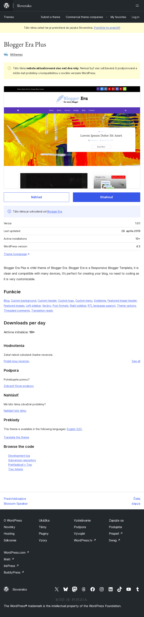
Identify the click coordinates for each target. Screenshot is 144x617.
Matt (9, 559)
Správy (46, 305)
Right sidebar (78, 305)
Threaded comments (17, 310)
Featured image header (122, 300)
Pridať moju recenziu (16, 361)
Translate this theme (16, 437)
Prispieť (116, 533)
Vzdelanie (100, 300)
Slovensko (20, 589)
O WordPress (13, 520)
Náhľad (36, 197)
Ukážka (44, 520)
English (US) (74, 429)
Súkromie (10, 540)
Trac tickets (15, 469)
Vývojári (79, 533)
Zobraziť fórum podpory (19, 385)
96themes (16, 54)
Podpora (80, 527)
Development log (19, 455)
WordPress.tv (85, 540)
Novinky (9, 527)
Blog (6, 300)
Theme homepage (15, 254)
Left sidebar (33, 305)
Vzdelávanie (82, 520)
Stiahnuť (106, 197)
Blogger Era (54, 211)
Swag (114, 540)
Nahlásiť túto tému (15, 410)
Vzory (43, 540)
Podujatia (115, 527)
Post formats (60, 305)
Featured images (14, 305)
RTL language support (102, 305)
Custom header (47, 300)
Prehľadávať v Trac (20, 464)
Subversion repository (22, 460)
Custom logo (66, 300)
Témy (42, 527)
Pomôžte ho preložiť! (107, 27)
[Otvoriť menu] (138, 5)
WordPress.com (16, 552)
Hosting (9, 533)
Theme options (126, 305)
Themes (9, 17)
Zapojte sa (116, 520)
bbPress (11, 566)
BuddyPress (14, 572)
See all (136, 361)
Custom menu (83, 300)
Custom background (23, 300)
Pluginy (44, 533)
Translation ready (42, 310)
